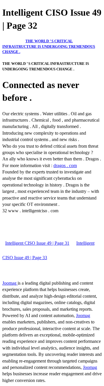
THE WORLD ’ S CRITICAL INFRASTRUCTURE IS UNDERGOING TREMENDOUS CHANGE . (48, 46)
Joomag (10, 283)
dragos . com (65, 165)
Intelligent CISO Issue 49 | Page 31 (37, 243)
